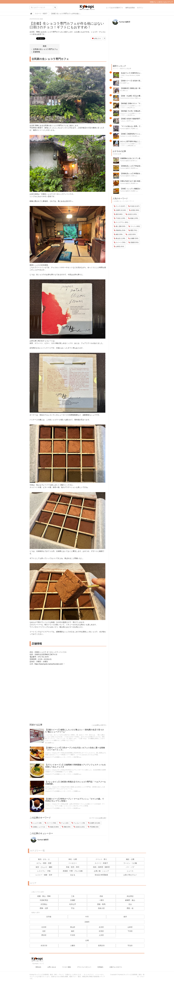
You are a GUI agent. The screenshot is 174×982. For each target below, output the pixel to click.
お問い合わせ (51, 967)
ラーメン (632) (135, 226)
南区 (72, 931)
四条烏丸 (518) (120, 230)
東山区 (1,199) (120, 238)
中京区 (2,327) (134, 206)
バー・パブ (130, 867)
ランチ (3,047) (120, 206)
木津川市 (44, 945)
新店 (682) (119, 214)
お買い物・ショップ (101, 871)
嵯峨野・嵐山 (130, 900)
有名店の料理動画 (101, 875)
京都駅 (72, 900)
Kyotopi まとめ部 (125, 136)
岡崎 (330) (66, 827)
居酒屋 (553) (134, 242)
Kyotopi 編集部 (43, 840)
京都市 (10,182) (95, 823)
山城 (87, 940)
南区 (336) (119, 234)
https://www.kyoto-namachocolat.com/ (49, 664)
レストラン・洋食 (44, 871)
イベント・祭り (101, 859)
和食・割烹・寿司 (72, 867)
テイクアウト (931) (122, 222)
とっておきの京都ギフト (114, 8)
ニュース (130, 871)
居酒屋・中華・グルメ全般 (73, 871)
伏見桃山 (44, 904)
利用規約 (100, 967)
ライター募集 (66, 967)
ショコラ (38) (37, 823)
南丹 (125, 917)
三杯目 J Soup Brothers (127, 75)
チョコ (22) (64, 823)
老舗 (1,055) (134, 218)
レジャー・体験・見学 (44, 875)
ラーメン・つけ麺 (130, 863)
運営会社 (38, 967)
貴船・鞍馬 (101, 904)
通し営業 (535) (120, 226)
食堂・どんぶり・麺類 (44, 867)
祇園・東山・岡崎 (44, 896)
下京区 (130, 931)
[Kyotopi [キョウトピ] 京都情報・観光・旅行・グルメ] (87, 8)
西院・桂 (130, 908)
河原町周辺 (44, 900)
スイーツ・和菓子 (101, 863)
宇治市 (130, 945)
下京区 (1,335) (120, 218)
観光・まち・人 (44, 859)
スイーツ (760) (51, 823)
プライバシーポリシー (84, 967)
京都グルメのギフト (115, 967)
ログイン (140, 8)
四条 (101, 896)
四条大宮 (101, 908)
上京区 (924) (131, 234)
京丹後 (48, 917)
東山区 (72, 927)
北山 (130, 904)
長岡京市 (101, 945)
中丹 (87, 917)
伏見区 (101, 931)
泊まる (72, 875)
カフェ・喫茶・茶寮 (43, 863)
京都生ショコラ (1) (39, 827)
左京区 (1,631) (80, 827)
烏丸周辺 (130, 896)
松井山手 (72, 904)
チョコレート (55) (79, 823)
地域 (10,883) (54, 827)
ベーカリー (73, 863)
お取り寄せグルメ (130, 875)
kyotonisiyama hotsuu (127, 98)
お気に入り (97, 38)
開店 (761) (133, 230)
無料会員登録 (130, 8)
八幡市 (72, 945)
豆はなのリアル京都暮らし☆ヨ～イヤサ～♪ (59, 757)
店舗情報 (36, 52)
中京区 (72, 935)
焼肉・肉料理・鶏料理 (101, 867)
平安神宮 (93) (93, 827)
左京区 (101, 927)
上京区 (101, 935)
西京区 (43, 935)
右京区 (43, 927)
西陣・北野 (44, 908)
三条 (72, 896)
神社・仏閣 (73, 859)
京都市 (87, 922)
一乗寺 (101, 900)
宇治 (72, 908)
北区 (44, 931)
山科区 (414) (120, 246)
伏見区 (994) (135, 210)
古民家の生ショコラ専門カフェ (45, 49)
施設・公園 (130, 859)
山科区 (130, 927)
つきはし (123, 121)
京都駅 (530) (134, 238)
